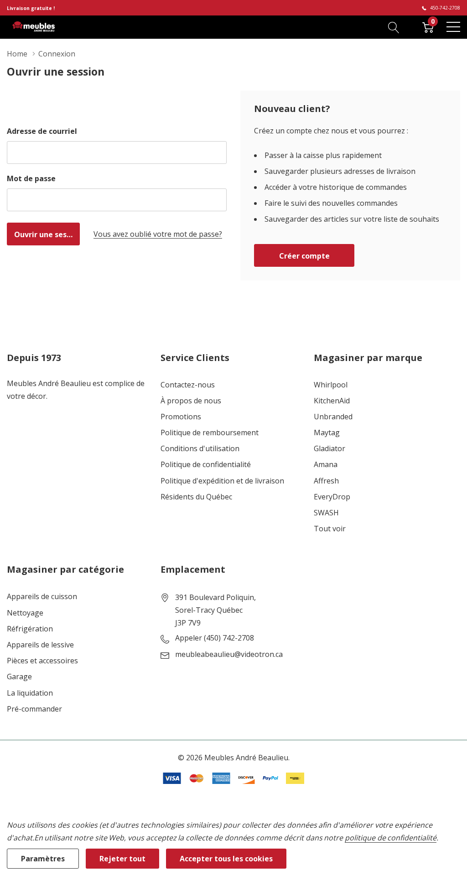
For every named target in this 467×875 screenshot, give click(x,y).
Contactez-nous (188, 385)
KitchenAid (332, 401)
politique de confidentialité (390, 838)
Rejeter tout (122, 859)
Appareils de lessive (40, 645)
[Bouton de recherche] (394, 26)
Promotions (181, 416)
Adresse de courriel (42, 131)
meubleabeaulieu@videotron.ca (229, 654)
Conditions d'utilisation (200, 448)
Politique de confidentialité (206, 464)
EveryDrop (332, 497)
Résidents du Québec (196, 497)
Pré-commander (34, 709)
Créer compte (304, 256)
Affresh (326, 481)
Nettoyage (25, 613)
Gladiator (329, 448)
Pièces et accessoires (42, 660)
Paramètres (43, 859)
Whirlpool (331, 385)
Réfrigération (30, 629)
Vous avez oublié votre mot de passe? (157, 234)
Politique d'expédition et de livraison (222, 481)
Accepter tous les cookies (226, 859)
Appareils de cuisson (42, 596)
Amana (325, 464)
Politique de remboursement (210, 432)
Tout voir (330, 528)
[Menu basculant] (453, 27)
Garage (19, 676)
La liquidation (30, 693)
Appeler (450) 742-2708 (214, 638)
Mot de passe (31, 178)
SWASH (326, 513)
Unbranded (333, 416)
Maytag (327, 432)
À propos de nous (191, 401)
